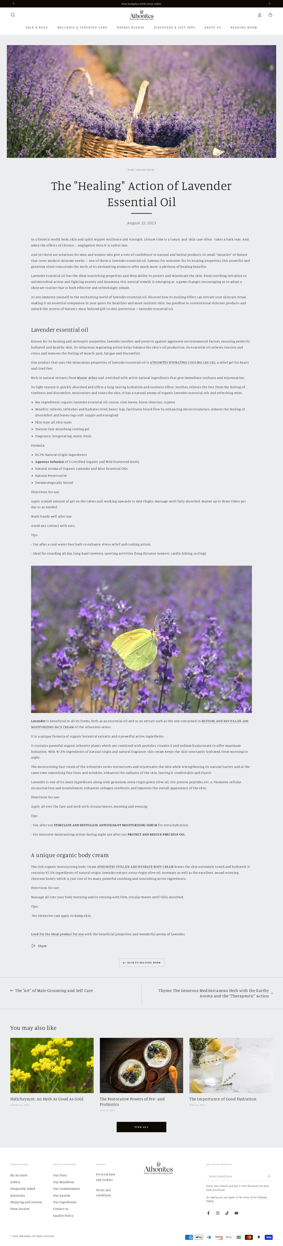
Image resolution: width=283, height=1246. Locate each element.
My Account (18, 1175)
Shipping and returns (26, 1202)
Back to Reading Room (144, 962)
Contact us (61, 1209)
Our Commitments (66, 1189)
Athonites (25, 1236)
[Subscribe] (270, 1176)
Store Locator (20, 1209)
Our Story (60, 1175)
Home (131, 169)
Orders (15, 1182)
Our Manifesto (63, 1182)
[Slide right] (269, 3)
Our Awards (61, 1195)
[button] (12, 14)
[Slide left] (13, 3)
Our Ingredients (65, 1202)
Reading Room (145, 169)
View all (141, 1126)
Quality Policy (63, 1215)
